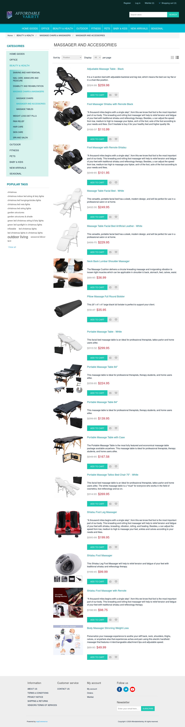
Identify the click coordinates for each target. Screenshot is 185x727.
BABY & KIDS (120, 28)
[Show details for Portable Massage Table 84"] (68, 379)
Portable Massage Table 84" (102, 366)
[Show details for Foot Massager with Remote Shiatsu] (68, 159)
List (177, 57)
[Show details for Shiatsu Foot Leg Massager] (68, 524)
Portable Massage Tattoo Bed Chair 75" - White (112, 474)
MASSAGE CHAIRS (24, 98)
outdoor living (18, 237)
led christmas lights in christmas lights (25, 232)
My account (92, 688)
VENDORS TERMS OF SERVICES (42, 705)
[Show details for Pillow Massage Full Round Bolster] (68, 308)
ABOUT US (32, 688)
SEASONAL (157, 28)
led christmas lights (28, 228)
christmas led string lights (19, 208)
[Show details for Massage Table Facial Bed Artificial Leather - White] (68, 238)
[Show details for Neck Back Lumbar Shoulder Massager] (68, 273)
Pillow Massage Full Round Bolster (106, 296)
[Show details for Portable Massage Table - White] (68, 344)
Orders (90, 693)
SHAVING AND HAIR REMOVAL (26, 72)
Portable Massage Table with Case (106, 437)
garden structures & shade (20, 216)
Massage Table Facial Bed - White (105, 190)
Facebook (119, 689)
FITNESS (96, 28)
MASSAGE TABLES (24, 109)
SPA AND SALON (20, 137)
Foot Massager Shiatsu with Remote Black (110, 104)
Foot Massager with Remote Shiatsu (106, 147)
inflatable (12, 228)
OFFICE (45, 28)
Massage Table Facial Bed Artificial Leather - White (114, 225)
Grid (172, 57)
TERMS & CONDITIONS (37, 693)
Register (127, 3)
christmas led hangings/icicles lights (24, 200)
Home (10, 35)
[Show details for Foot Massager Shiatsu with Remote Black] (68, 116)
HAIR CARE (18, 126)
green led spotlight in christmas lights (25, 224)
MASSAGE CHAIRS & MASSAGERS (28, 91)
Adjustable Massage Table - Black (105, 68)
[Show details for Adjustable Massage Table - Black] (68, 81)
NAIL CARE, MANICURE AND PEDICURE (25, 79)
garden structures (16, 212)
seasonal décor (38, 236)
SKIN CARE (18, 132)
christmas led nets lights (19, 204)
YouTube (132, 689)
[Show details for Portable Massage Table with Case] (68, 449)
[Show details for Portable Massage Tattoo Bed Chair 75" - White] (68, 487)
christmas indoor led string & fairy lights (26, 196)
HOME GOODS (30, 28)
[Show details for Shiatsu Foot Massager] (68, 567)
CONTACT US (63, 688)
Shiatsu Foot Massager (99, 555)
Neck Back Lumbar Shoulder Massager (108, 261)
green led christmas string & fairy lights (26, 220)
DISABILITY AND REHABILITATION (28, 86)
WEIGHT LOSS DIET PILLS (25, 115)
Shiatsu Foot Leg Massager (102, 512)
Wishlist (90, 697)
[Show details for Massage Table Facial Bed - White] (68, 203)
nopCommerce (42, 721)
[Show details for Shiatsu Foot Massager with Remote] (68, 603)
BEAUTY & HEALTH (63, 28)
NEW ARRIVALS (139, 28)
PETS (107, 28)
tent (9, 240)
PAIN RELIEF (18, 121)
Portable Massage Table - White (104, 331)
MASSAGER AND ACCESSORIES (30, 103)
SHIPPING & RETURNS (37, 701)
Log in (137, 3)
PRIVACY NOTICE (35, 697)
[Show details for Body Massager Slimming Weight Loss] (68, 640)
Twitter (126, 689)
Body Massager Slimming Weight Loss (108, 627)
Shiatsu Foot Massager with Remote (106, 590)
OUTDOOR (82, 28)
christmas (12, 191)
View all (12, 247)
